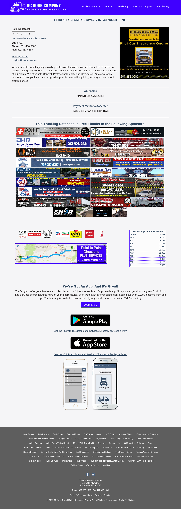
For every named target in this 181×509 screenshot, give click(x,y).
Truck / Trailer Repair (124, 456)
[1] (18, 31)
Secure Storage (30, 452)
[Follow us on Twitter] (93, 475)
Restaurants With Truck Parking (130, 448)
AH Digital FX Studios (124, 500)
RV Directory (163, 6)
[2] (22, 31)
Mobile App (122, 6)
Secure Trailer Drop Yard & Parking (56, 452)
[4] (29, 31)
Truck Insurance (34, 461)
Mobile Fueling (35, 443)
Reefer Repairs (92, 448)
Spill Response (82, 452)
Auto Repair (28, 434)
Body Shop (58, 434)
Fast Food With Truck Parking (41, 439)
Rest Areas (107, 448)
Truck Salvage (51, 461)
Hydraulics (101, 439)
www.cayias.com (20, 56)
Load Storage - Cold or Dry (121, 439)
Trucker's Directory (78, 495)
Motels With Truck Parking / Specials (89, 443)
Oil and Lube (114, 443)
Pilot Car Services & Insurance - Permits (63, 448)
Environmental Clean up (147, 434)
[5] (33, 31)
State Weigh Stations (102, 452)
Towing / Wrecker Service (147, 452)
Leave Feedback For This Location (29, 38)
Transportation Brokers (78, 456)
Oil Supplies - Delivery (134, 443)
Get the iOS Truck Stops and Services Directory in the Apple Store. (90, 354)
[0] (14, 31)
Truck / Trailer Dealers (101, 456)
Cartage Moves (73, 434)
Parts (150, 443)
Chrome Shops (125, 434)
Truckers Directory (91, 6)
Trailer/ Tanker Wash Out (53, 456)
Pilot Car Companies (33, 448)
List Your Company (142, 6)
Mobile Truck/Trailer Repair (57, 443)
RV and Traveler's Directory (99, 495)
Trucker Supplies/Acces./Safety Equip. (107, 461)
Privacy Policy (90, 500)
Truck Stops (67, 461)
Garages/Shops (65, 439)
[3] (25, 31)
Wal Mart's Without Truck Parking (85, 465)
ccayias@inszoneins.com (24, 60)
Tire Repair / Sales (123, 452)
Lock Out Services (145, 439)
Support (109, 6)
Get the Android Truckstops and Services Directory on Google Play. (90, 331)
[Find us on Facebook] (87, 475)
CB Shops (110, 434)
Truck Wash (81, 461)
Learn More (90, 304)
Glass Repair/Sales (83, 439)
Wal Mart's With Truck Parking (141, 461)
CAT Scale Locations (93, 434)
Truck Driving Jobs (145, 456)
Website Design (105, 500)
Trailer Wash (33, 456)
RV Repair (152, 448)
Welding (106, 465)
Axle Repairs (43, 434)
